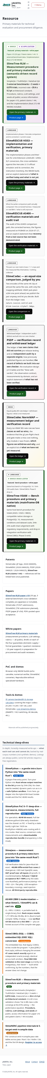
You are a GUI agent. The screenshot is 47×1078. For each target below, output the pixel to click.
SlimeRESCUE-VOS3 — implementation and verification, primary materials (19, 145)
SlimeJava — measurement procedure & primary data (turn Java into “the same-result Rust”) (22, 854)
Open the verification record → (22, 388)
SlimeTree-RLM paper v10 (18, 595)
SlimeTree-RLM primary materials (22, 633)
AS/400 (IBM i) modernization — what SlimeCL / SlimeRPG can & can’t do (21, 903)
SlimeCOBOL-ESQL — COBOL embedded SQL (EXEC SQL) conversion (19, 937)
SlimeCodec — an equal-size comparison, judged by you (23, 277)
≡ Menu (38, 5)
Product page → (16, 117)
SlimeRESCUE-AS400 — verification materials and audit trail (22, 217)
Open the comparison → (19, 311)
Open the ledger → (17, 456)
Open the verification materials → (23, 245)
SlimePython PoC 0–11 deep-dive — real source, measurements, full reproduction (23, 810)
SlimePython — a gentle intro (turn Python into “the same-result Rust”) (23, 772)
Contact (34, 1062)
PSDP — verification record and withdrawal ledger (24, 341)
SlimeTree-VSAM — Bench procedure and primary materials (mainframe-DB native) (23, 500)
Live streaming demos (26, 709)
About (27, 1062)
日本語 (28, 5)
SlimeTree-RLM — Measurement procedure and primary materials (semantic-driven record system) (22, 70)
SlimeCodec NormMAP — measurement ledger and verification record (23, 421)
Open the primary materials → (22, 112)
